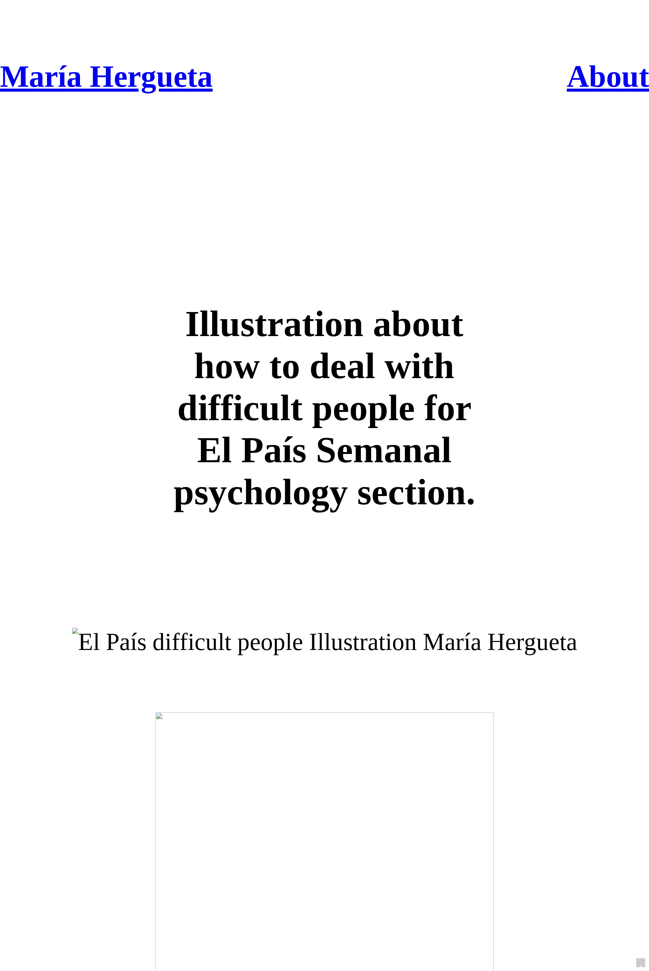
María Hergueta (106, 76)
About (608, 76)
